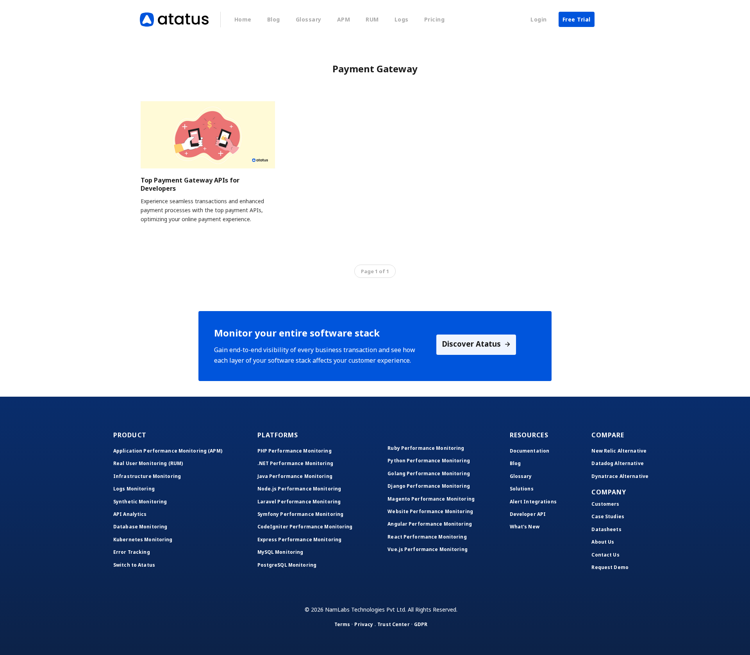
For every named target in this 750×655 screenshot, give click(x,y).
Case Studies (607, 516)
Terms (342, 624)
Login (538, 19)
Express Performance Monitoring (299, 539)
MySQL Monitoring (280, 552)
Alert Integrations (533, 501)
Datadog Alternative (617, 463)
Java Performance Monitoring (294, 476)
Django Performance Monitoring (429, 486)
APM (343, 19)
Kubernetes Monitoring (143, 539)
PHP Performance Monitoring (294, 450)
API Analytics (130, 514)
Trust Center (393, 624)
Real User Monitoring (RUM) (148, 463)
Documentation (530, 450)
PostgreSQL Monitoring (287, 565)
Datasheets (606, 529)
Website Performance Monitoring (430, 511)
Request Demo (609, 567)
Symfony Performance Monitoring (300, 514)
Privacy (363, 624)
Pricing (434, 19)
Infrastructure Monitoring (147, 476)
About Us (602, 542)
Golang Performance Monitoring (429, 473)
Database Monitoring (140, 526)
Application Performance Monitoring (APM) (167, 450)
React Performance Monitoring (427, 536)
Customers (605, 504)
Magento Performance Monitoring (431, 499)
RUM (372, 19)
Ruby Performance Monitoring (426, 448)
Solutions (522, 488)
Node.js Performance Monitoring (299, 488)
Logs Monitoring (134, 488)
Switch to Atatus (134, 565)
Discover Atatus (472, 344)
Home (243, 19)
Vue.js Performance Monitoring (427, 549)
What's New (524, 526)
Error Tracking (131, 552)
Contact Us (605, 554)
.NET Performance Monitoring (295, 463)
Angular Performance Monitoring (430, 524)
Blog (273, 19)
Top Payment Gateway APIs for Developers (190, 184)
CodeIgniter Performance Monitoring (305, 526)
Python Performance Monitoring (429, 460)
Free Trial (576, 19)
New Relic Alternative (618, 450)
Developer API (528, 514)
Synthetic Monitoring (140, 501)
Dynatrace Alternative (619, 476)
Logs (402, 19)
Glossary (308, 19)
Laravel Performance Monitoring (299, 501)
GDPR (420, 624)
